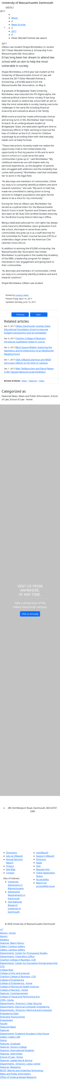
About (14, 17)
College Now (6, 969)
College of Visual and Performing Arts (20, 996)
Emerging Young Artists (12, 1016)
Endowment (6, 1020)
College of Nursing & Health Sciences (19, 986)
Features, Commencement (14, 993)
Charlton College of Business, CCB (18, 959)
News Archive (18, 24)
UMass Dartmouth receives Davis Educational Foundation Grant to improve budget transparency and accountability (27, 329)
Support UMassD (45, 856)
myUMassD (42, 852)
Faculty (3, 1023)
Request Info (43, 869)
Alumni (3, 936)
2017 (13, 31)
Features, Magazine (10, 1067)
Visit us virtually (30, 613)
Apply (39, 862)
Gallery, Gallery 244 (10, 1036)
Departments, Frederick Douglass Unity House (24, 1033)
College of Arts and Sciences (15, 973)
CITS (2, 966)
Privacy (10, 866)
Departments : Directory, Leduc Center (20, 1063)
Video (41, 380)
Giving (3, 1040)
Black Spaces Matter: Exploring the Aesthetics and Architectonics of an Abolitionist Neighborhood (29, 351)
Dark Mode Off (30, 919)
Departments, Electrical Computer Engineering (24, 1006)
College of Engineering (12, 979)
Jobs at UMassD (14, 856)
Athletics (4, 939)
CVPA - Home (7, 1000)
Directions (11, 852)
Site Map (10, 869)
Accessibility (42, 879)
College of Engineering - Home (16, 983)
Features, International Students (17, 1050)
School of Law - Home (11, 1057)
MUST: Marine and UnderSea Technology (21, 1070)
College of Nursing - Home (14, 990)
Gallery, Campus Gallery (12, 946)
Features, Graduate (10, 1043)
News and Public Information (15, 1073)
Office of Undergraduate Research (18, 1077)
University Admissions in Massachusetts (16, 885)
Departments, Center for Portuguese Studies (23, 953)
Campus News (22, 295)
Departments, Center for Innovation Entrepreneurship (28, 963)
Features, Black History (12, 943)
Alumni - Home (8, 933)
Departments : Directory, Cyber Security (21, 1003)
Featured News (8, 1026)
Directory (41, 859)
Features (33, 380)
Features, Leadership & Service (16, 1060)
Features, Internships (11, 1053)
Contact (10, 872)
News (24, 380)
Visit (38, 866)
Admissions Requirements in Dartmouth (16, 895)
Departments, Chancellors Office (17, 956)
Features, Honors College (13, 1047)
